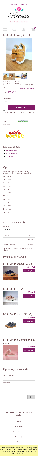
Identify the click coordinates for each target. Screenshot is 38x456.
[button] (5, 29)
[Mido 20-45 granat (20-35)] (11, 273)
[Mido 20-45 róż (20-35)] (11, 298)
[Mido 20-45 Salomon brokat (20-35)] (11, 352)
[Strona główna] (19, 14)
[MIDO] (14, 136)
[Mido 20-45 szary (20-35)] (11, 323)
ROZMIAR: (7, 98)
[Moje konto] (24, 29)
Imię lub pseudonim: (9, 375)
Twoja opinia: (7, 382)
